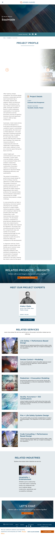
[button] (47, 531)
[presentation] (7, 69)
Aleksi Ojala (25, 306)
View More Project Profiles (27, 277)
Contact (22, 524)
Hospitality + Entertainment (25, 478)
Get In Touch (27, 513)
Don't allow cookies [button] (33, 531)
